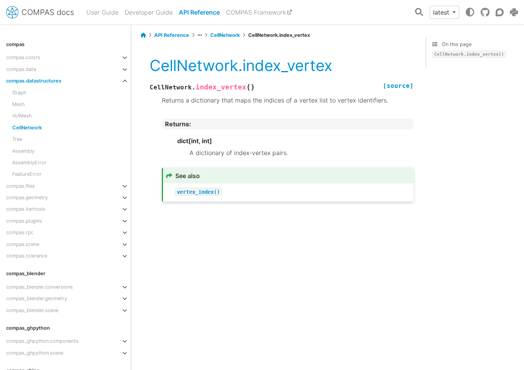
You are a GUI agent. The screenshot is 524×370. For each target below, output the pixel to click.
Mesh (18, 104)
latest (442, 12)
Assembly (23, 151)
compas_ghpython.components (42, 341)
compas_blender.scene (32, 310)
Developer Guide (149, 12)
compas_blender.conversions (39, 287)
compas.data (21, 69)
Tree (17, 139)
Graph (19, 93)
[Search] (419, 12)
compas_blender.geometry (36, 298)
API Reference (199, 12)
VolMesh (21, 116)
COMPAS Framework (256, 12)
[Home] (143, 35)
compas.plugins (24, 221)
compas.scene (22, 244)
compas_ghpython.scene (34, 353)
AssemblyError (29, 162)
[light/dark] (470, 12)
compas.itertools (25, 209)
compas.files (20, 186)
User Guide (102, 12)
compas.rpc (19, 232)
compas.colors (23, 57)
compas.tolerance (26, 256)
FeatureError (26, 174)
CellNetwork (27, 127)
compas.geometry (27, 197)
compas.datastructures (33, 81)
